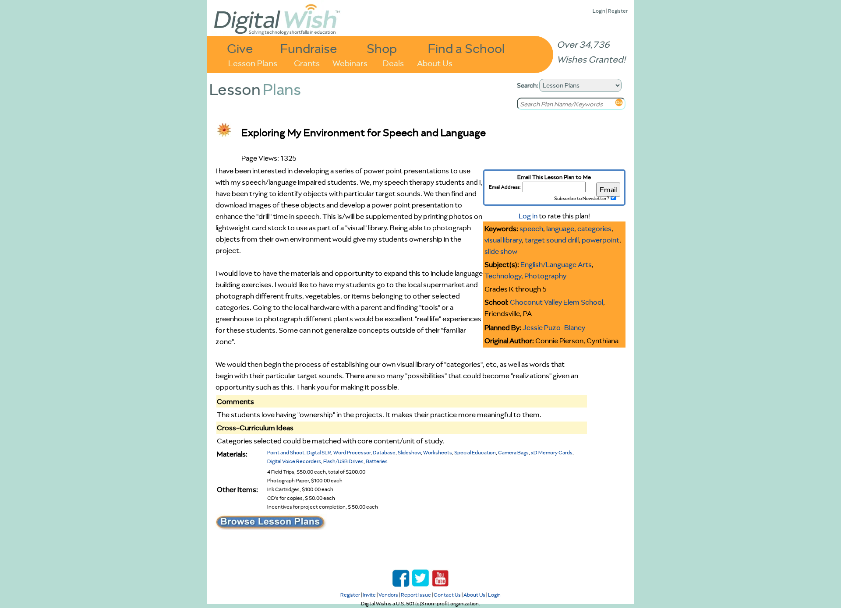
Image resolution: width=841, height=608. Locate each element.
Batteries (377, 461)
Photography (545, 276)
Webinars (349, 62)
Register (618, 10)
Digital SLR (319, 452)
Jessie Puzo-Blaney (554, 327)
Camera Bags (513, 452)
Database (384, 452)
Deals (393, 62)
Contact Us (447, 594)
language (560, 228)
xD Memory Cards (551, 452)
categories (594, 228)
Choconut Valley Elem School (556, 302)
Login (599, 10)
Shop (382, 48)
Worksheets (437, 452)
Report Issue (416, 594)
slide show (500, 251)
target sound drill (552, 240)
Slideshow (409, 452)
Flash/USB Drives (343, 461)
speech (531, 228)
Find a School (466, 48)
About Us (434, 62)
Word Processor (352, 452)
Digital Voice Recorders (294, 461)
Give (240, 48)
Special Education (475, 452)
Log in (528, 216)
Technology (502, 276)
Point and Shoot (285, 452)
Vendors (388, 594)
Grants (307, 62)
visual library (503, 240)
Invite (369, 594)
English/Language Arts (556, 264)
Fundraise (308, 48)
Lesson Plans (252, 62)
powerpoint (600, 240)
